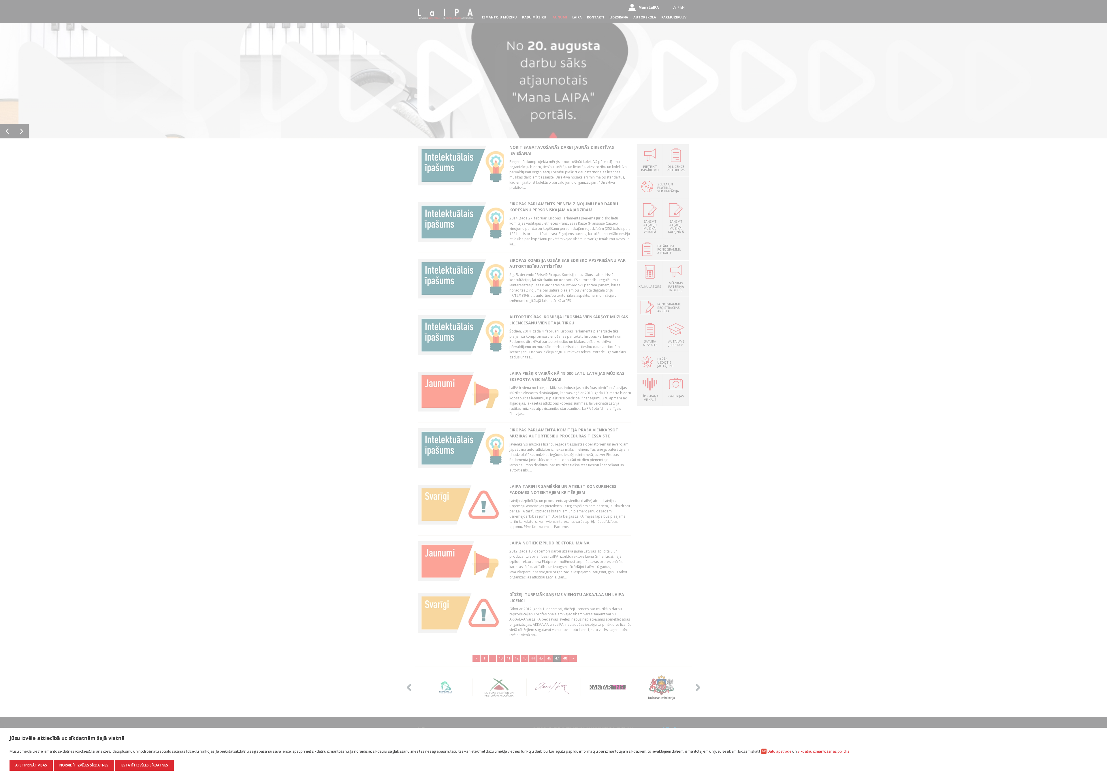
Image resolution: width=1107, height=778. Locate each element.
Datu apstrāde (779, 751)
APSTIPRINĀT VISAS (31, 765)
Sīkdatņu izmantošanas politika (823, 751)
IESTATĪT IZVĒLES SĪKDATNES (144, 765)
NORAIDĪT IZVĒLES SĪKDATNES (83, 765)
